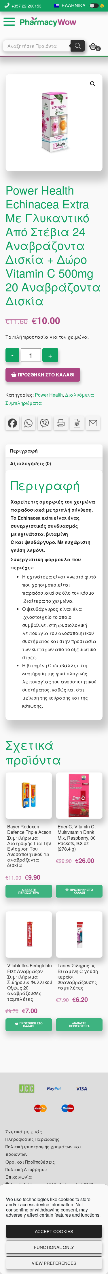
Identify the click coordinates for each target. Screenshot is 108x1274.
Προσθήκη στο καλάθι (46, 374)
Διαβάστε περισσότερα (28, 891)
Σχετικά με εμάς (23, 1131)
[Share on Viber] (45, 423)
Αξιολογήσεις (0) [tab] (30, 463)
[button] (93, 84)
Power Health (49, 394)
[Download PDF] (77, 423)
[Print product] (61, 423)
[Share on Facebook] (12, 423)
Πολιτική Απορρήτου (26, 1169)
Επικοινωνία (18, 1177)
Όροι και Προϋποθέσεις (30, 1162)
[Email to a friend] (93, 423)
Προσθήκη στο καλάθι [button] (81, 891)
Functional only (54, 1247)
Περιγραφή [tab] (24, 450)
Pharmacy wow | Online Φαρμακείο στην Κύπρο (48, 21)
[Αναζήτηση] (78, 46)
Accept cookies (54, 1231)
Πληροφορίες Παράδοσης (32, 1139)
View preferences (54, 1263)
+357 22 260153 (26, 6)
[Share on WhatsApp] (28, 423)
